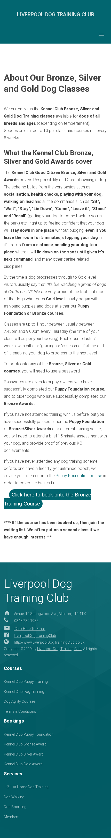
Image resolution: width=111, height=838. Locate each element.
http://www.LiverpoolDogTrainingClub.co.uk (49, 642)
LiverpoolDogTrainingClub (35, 636)
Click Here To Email (29, 629)
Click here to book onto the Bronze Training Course (47, 499)
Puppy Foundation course (79, 475)
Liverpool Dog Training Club (59, 649)
